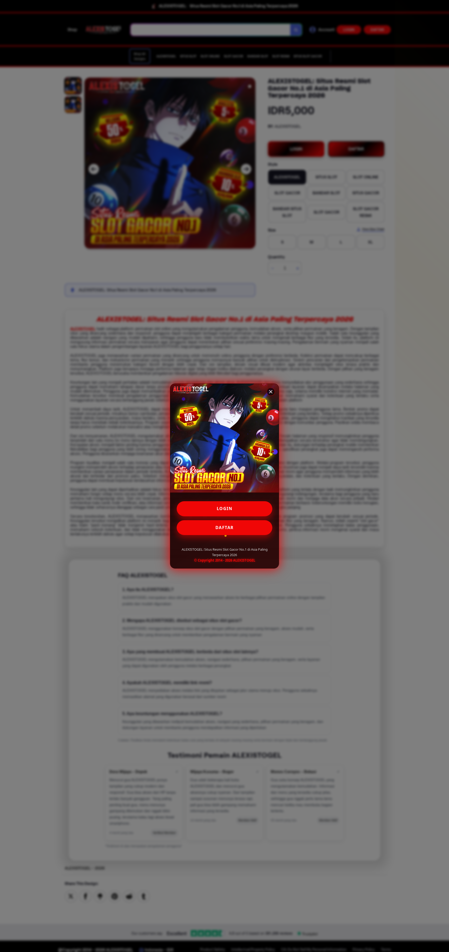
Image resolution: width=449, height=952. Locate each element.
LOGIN (225, 508)
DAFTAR (224, 527)
